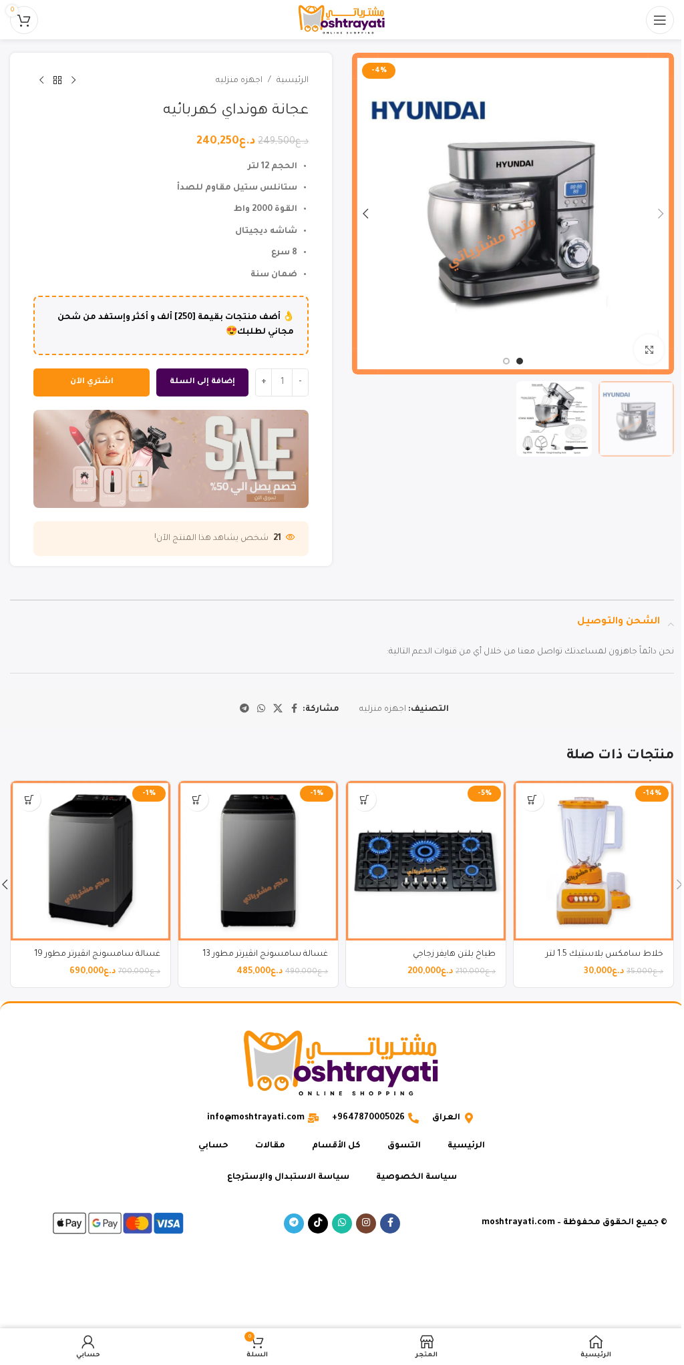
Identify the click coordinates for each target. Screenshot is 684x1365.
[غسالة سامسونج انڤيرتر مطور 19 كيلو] (90, 860)
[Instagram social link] (366, 1223)
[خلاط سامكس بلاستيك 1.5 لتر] (593, 860)
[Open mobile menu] (660, 20)
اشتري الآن (92, 382)
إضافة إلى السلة (202, 382)
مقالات (270, 1146)
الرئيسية (293, 80)
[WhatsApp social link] (261, 710)
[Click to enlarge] (649, 349)
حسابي (213, 1146)
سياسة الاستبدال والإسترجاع (288, 1177)
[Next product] (41, 81)
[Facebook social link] (295, 710)
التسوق (404, 1146)
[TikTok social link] (318, 1223)
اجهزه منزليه (239, 80)
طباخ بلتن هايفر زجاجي (454, 954)
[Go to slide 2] (506, 361)
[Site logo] (341, 20)
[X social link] (278, 710)
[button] (660, 213)
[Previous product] (73, 81)
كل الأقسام (336, 1146)
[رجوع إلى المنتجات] (57, 81)
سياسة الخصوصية (416, 1177)
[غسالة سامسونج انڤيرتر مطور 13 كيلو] (258, 860)
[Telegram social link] (244, 710)
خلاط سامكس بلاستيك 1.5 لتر (604, 954)
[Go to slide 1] (519, 361)
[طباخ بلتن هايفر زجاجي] (426, 860)
